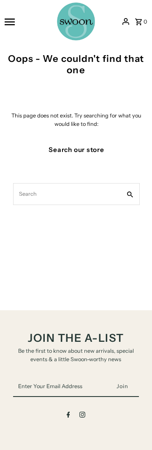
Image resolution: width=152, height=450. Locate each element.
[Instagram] (82, 416)
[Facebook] (68, 416)
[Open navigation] (28, 21)
